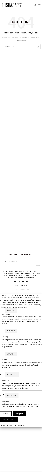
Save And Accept (8, 420)
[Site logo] (13, 5)
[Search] (35, 5)
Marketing (11, 331)
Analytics (10, 354)
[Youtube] (27, 281)
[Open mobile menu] (39, 5)
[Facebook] (15, 281)
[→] (38, 265)
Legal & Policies (21, 286)
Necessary (11, 311)
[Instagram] (19, 281)
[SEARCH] (38, 46)
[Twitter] (23, 281)
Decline (5, 414)
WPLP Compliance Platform (17, 425)
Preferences (11, 375)
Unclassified (11, 395)
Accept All (19, 414)
